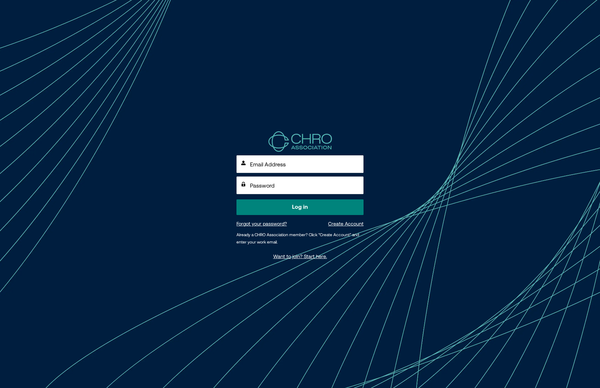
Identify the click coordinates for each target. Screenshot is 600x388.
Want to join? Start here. (300, 256)
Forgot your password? (261, 223)
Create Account (346, 223)
